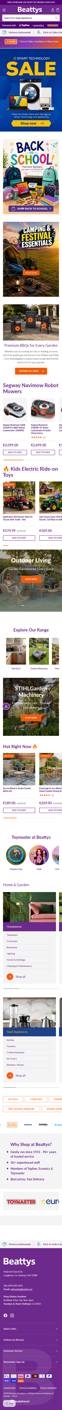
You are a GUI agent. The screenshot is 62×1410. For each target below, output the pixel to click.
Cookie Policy (10, 1388)
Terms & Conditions (28, 1388)
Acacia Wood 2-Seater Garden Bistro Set (17, 789)
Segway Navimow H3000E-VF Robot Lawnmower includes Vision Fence (41, 429)
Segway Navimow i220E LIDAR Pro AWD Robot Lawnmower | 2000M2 (14, 428)
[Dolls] (39, 855)
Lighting (11, 953)
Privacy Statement (48, 1388)
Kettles (10, 1039)
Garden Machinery (39, 668)
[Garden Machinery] (39, 651)
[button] (58, 10)
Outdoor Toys (16, 869)
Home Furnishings (16, 959)
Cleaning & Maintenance (19, 965)
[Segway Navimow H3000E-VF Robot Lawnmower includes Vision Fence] (43, 410)
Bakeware (12, 947)
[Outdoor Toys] (16, 855)
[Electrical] (16, 651)
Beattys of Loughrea (18, 1393)
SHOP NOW (31, 580)
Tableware (12, 934)
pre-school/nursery (21, 1109)
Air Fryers (12, 1058)
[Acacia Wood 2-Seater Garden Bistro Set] (19, 769)
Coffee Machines (15, 1052)
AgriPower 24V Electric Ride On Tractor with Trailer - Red (18, 518)
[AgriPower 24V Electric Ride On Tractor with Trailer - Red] (19, 497)
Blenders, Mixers (15, 1064)
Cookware (12, 941)
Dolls (39, 869)
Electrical (16, 668)
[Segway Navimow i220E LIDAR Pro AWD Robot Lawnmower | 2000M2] (15, 410)
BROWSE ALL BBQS (28, 371)
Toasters (11, 1046)
